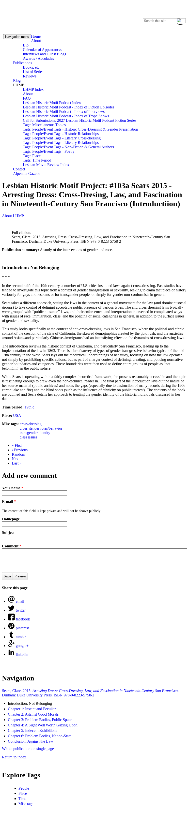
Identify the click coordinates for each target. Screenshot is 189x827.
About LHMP (13, 216)
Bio (26, 45)
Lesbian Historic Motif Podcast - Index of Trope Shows (66, 116)
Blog (17, 80)
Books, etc (31, 67)
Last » (16, 463)
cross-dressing (31, 424)
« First (17, 445)
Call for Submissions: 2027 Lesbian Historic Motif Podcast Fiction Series (79, 120)
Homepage (11, 519)
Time (22, 799)
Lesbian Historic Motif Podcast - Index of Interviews (64, 111)
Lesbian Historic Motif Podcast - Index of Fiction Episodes (68, 107)
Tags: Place (32, 156)
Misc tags (25, 804)
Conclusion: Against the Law (30, 741)
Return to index (14, 757)
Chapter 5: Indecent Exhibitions (32, 730)
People (23, 788)
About (36, 41)
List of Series (33, 72)
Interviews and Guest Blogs (44, 54)
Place (22, 793)
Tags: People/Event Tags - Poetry (49, 151)
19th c (29, 407)
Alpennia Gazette (26, 173)
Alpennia (25, 16)
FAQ (27, 98)
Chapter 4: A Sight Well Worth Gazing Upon (43, 725)
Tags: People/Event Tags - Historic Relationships (61, 134)
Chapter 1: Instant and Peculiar (32, 709)
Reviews (29, 76)
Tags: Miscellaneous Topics (44, 125)
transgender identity (35, 433)
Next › (17, 459)
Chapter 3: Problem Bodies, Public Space (40, 720)
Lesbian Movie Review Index (46, 165)
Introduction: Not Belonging (30, 703)
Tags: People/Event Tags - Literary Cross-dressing (62, 138)
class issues (28, 437)
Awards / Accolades (38, 58)
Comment (11, 546)
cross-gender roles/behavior (41, 428)
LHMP (18, 85)
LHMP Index (33, 89)
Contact (19, 169)
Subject (8, 532)
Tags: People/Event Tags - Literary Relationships (61, 142)
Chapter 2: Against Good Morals (33, 714)
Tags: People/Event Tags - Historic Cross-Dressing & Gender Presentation (80, 129)
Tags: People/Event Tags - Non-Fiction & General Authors (68, 147)
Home (36, 36)
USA (17, 415)
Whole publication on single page (28, 749)
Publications (22, 63)
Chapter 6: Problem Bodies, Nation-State (39, 736)
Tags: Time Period (37, 160)
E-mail (9, 501)
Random (18, 454)
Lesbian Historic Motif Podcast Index (52, 103)
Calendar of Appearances (42, 49)
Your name (12, 488)
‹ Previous (20, 450)
